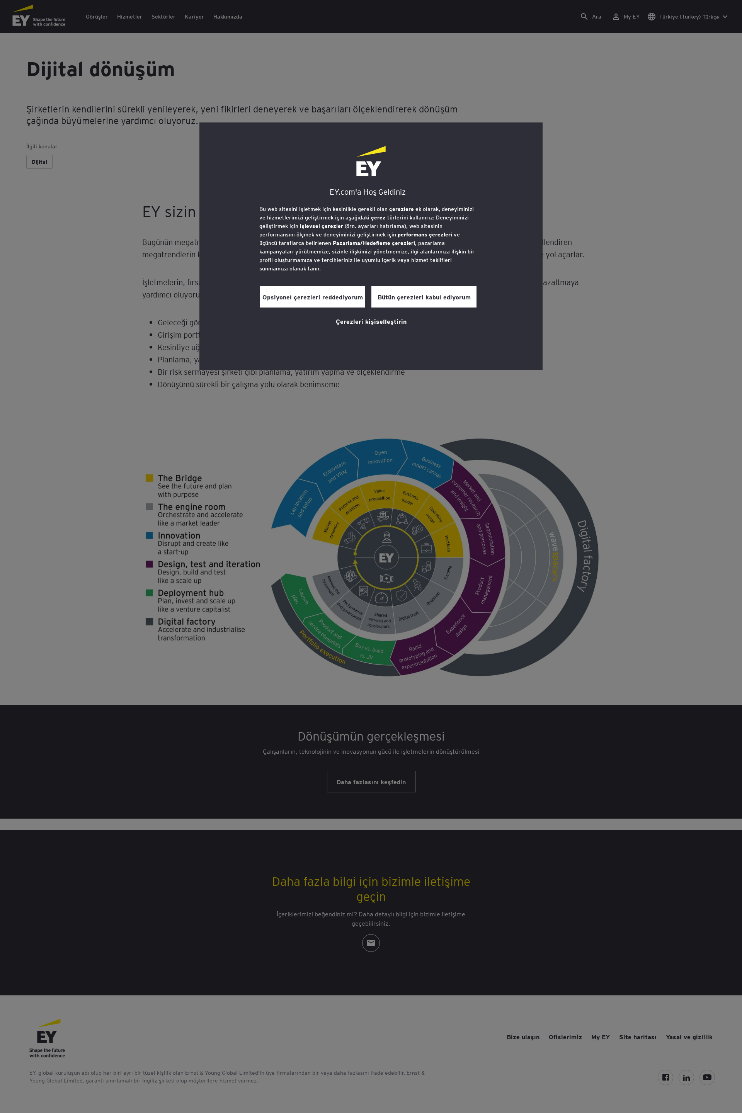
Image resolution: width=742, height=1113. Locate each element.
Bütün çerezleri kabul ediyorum (424, 296)
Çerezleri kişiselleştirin (371, 321)
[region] (371, 246)
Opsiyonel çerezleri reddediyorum (312, 296)
